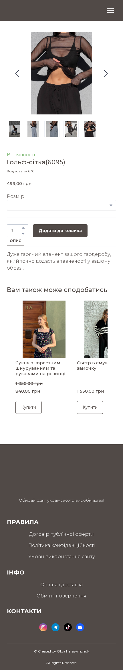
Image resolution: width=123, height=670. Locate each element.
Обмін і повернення (61, 596)
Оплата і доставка (61, 584)
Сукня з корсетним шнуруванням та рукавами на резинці (40, 368)
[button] (23, 228)
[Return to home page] (29, 10)
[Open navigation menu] (110, 10)
